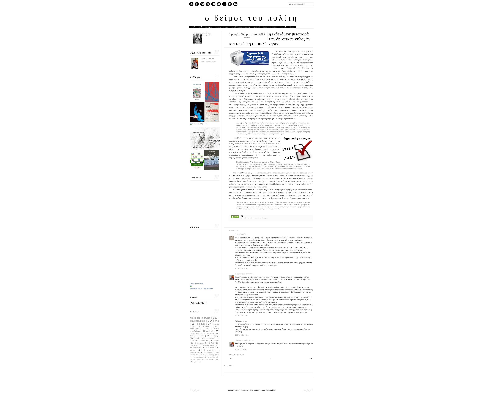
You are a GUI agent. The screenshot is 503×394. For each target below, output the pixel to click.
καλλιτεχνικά (194, 348)
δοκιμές (201, 323)
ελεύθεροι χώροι (208, 345)
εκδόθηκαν (208, 27)
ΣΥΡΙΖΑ (210, 355)
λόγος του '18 (207, 35)
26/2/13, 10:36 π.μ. (242, 268)
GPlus (208, 4)
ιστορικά (216, 341)
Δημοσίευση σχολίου (236, 355)
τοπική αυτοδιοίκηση (260, 218)
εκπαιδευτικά (196, 329)
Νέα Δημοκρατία (197, 336)
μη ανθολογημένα (213, 357)
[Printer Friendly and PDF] (235, 217)
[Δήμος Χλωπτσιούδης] (191, 286)
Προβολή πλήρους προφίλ (208, 61)
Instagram (230, 4)
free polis (209, 359)
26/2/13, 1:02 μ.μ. (241, 349)
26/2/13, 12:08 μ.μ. (242, 335)
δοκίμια (226, 27)
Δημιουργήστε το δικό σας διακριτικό (201, 288)
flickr (219, 4)
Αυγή (217, 355)
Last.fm (224, 4)
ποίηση (216, 324)
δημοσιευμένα (198, 320)
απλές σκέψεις (196, 333)
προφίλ (200, 27)
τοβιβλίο (193, 341)
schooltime (205, 341)
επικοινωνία (283, 27)
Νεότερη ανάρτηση (231, 358)
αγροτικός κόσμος (199, 355)
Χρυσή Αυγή (209, 350)
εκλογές (250, 218)
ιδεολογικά (207, 352)
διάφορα (216, 336)
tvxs (217, 320)
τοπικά (211, 333)
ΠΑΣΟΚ (193, 345)
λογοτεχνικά (256, 27)
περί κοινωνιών (205, 326)
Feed (191, 4)
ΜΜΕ (213, 343)
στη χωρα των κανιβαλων (202, 33)
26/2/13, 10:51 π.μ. (242, 315)
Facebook (197, 4)
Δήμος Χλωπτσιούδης (197, 283)
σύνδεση (291, 27)
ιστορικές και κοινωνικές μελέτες (240, 27)
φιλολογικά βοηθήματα (269, 27)
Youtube (213, 4)
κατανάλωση (194, 352)
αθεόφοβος (239, 234)
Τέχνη (217, 352)
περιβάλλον (208, 348)
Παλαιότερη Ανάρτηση (310, 358)
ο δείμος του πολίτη (251, 18)
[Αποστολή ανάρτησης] (241, 216)
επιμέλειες (218, 27)
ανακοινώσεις (199, 357)
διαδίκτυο (199, 338)
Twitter (202, 4)
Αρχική (193, 27)
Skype (235, 4)
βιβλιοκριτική (200, 343)
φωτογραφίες (197, 359)
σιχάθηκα (196, 362)
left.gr (217, 359)
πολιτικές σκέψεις (200, 317)
